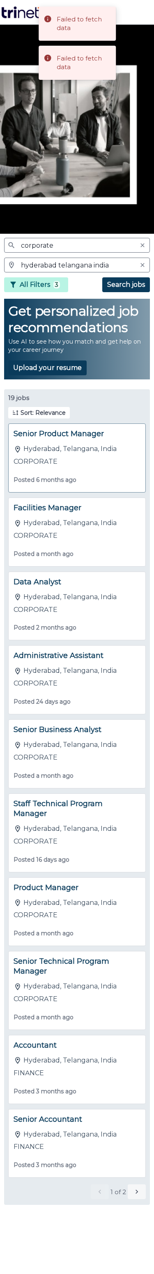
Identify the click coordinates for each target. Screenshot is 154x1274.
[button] (39, 412)
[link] (22, 12)
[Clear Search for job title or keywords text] (142, 245)
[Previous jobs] (100, 1191)
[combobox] (77, 245)
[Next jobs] (137, 1191)
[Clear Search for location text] (142, 265)
